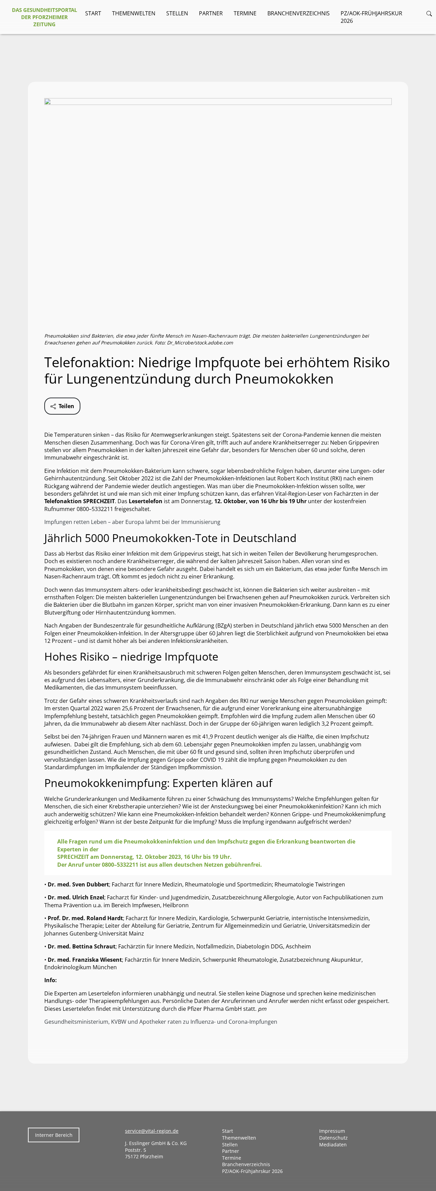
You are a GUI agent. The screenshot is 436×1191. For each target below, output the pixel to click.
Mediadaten (333, 1144)
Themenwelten (133, 13)
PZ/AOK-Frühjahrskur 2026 (371, 17)
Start (93, 13)
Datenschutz (333, 1137)
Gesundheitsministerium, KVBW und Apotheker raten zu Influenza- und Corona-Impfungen (160, 1021)
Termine (245, 13)
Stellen (177, 13)
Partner (211, 13)
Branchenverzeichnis (298, 13)
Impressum (332, 1131)
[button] (429, 13)
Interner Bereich (54, 1135)
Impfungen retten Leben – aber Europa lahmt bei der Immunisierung (132, 522)
